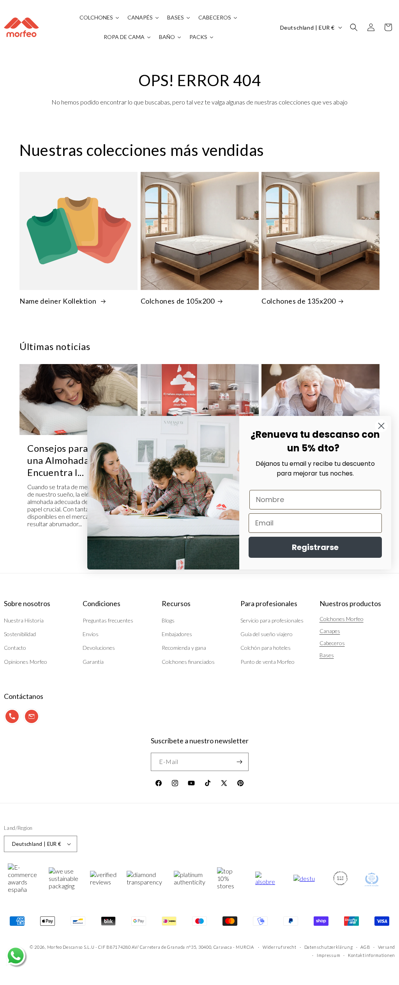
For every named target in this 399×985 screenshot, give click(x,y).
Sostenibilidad (20, 634)
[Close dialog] (381, 426)
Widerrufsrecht (280, 947)
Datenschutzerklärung (328, 947)
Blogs (168, 620)
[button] (353, 27)
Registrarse (315, 547)
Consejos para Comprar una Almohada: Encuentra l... (78, 460)
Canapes (330, 631)
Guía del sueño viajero (266, 634)
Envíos (91, 634)
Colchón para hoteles (265, 647)
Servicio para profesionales (272, 620)
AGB (365, 947)
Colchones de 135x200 (298, 301)
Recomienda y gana (184, 647)
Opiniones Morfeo (25, 661)
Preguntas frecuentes (108, 620)
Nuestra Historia (24, 620)
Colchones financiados (188, 661)
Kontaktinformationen (371, 955)
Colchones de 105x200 (178, 301)
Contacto (15, 647)
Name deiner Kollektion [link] (58, 301)
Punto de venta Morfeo (267, 661)
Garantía (93, 661)
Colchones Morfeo (342, 618)
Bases (327, 655)
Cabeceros (332, 643)
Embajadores (177, 634)
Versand (386, 947)
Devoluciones (99, 647)
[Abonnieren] (239, 762)
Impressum (328, 955)
